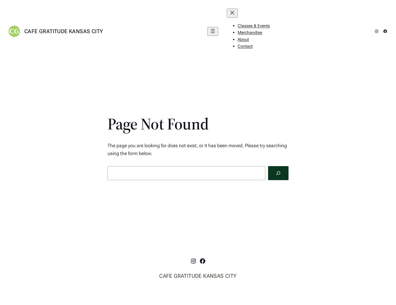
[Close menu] (232, 13)
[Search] (278, 173)
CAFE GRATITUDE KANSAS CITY (63, 31)
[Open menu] (212, 31)
